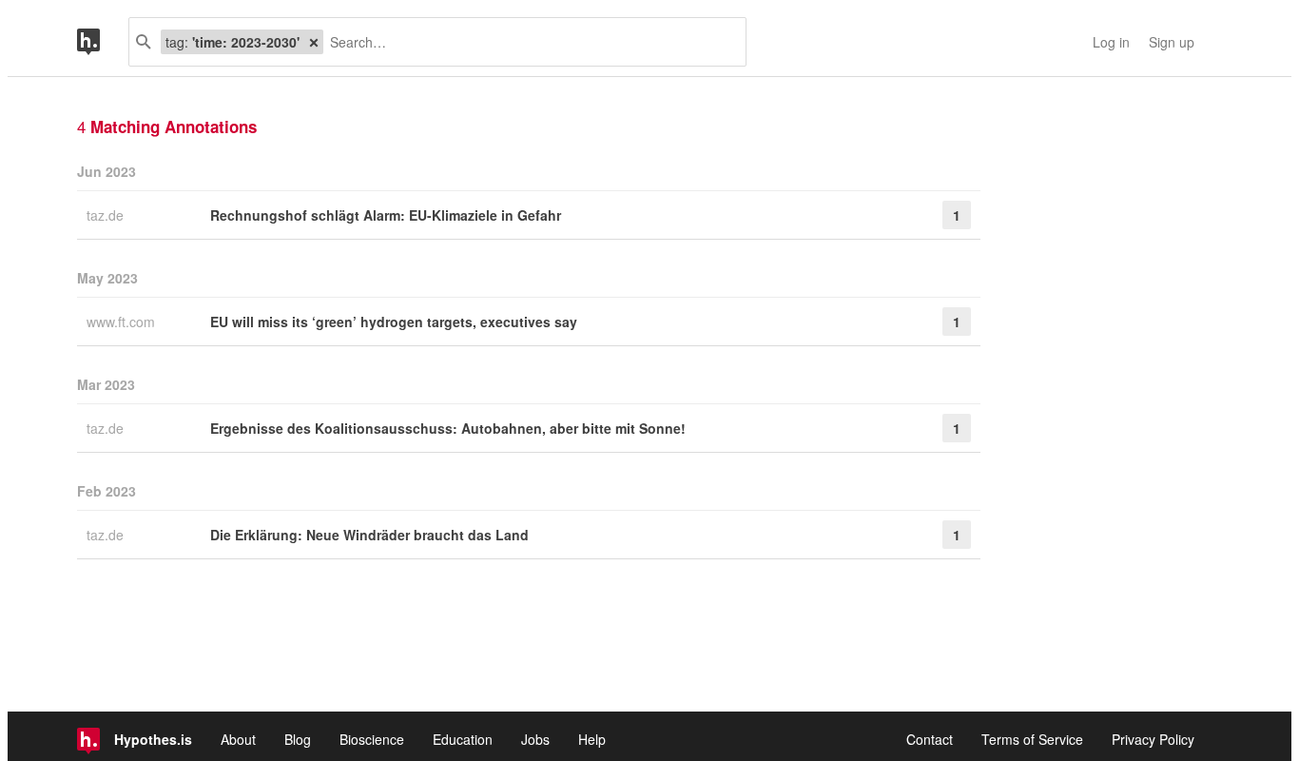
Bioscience (371, 739)
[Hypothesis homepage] (102, 42)
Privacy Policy (1153, 739)
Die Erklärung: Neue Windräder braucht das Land (369, 534)
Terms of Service (1032, 739)
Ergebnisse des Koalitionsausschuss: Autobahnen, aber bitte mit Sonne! (448, 428)
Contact (929, 739)
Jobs (535, 739)
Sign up (1171, 41)
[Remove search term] (313, 41)
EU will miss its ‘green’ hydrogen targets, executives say (393, 321)
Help (592, 739)
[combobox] (527, 42)
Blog (297, 739)
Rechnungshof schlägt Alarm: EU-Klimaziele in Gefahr (385, 214)
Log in (1111, 41)
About (238, 739)
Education (463, 739)
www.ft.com (123, 321)
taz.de (107, 214)
